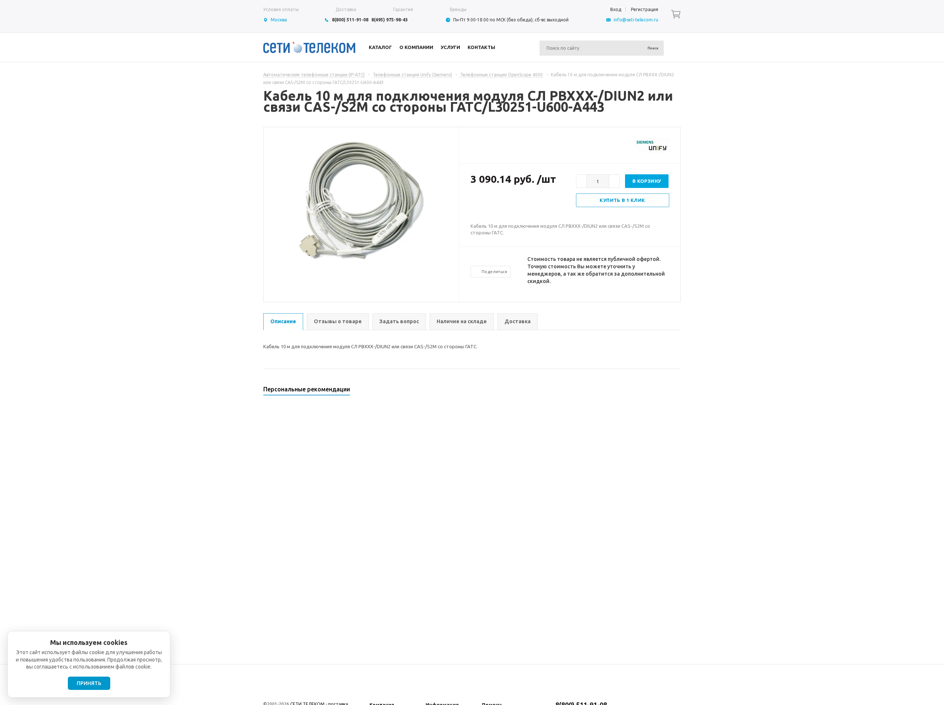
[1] (474, 203)
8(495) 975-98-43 (389, 19)
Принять (89, 683)
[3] (489, 203)
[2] (481, 203)
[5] (503, 203)
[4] (496, 203)
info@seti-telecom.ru (636, 19)
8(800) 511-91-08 (350, 19)
